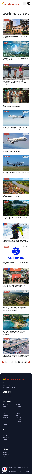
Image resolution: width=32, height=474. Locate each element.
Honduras (18, 406)
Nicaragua (19, 411)
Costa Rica (6, 156)
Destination (6, 454)
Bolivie (4, 409)
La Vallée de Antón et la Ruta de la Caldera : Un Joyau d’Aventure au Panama (16, 218)
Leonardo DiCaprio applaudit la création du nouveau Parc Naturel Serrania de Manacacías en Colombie (15, 309)
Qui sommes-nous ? (8, 433)
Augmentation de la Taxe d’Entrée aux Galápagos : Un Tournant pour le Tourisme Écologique (15, 82)
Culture (5, 457)
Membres (5, 439)
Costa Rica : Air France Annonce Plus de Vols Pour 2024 (16, 173)
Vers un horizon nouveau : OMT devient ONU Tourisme (16, 263)
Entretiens (5, 459)
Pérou (5, 269)
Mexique (6, 111)
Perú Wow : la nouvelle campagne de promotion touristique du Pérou (14, 285)
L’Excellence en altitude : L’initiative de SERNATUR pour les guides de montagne (15, 240)
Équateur (6, 65)
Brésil (4, 411)
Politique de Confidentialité (9, 471)
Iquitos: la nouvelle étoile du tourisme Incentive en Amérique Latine (14, 105)
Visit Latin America (9, 383)
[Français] (4, 469)
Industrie (6, 246)
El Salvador (6, 422)
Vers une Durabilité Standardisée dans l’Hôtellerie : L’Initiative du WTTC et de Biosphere (15, 333)
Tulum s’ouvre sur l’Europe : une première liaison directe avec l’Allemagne (15, 128)
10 (26, 362)
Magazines (5, 435)
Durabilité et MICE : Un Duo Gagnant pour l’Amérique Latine (15, 59)
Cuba (4, 420)
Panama (6, 201)
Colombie (6, 20)
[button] (28, 3)
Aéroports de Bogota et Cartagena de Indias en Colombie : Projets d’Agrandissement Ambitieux (16, 356)
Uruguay (18, 421)
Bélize (4, 406)
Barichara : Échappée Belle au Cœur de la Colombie (15, 36)
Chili (5, 224)
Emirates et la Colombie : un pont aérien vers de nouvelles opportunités (15, 150)
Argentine (5, 404)
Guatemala (19, 404)
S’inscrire (5, 444)
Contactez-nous (7, 442)
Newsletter (6, 437)
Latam (5, 42)
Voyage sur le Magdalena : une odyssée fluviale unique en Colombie (14, 195)
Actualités (5, 452)
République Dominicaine (19, 418)
